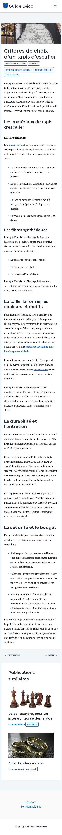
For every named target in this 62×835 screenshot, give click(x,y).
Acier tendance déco (25, 763)
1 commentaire (15, 769)
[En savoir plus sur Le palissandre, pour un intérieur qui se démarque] (31, 697)
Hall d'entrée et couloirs (16, 63)
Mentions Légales (31, 806)
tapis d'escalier (43, 69)
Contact (31, 802)
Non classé (33, 63)
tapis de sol (12, 74)
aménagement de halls (19, 69)
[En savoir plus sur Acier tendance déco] (31, 745)
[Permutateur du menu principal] (55, 6)
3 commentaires (16, 724)
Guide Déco (21, 6)
